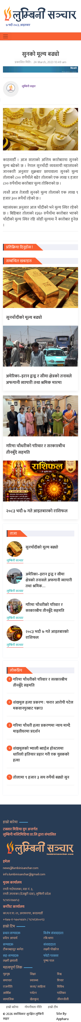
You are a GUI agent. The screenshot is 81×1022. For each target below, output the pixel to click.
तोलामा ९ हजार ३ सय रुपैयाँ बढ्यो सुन (41, 777)
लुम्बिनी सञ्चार (29, 86)
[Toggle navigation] (5, 36)
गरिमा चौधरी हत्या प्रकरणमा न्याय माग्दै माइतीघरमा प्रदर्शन (41, 728)
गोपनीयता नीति (33, 1007)
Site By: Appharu (62, 1016)
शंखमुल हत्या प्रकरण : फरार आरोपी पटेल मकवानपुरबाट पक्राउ (43, 705)
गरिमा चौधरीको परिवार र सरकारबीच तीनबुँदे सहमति (40, 682)
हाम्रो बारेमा (12, 1007)
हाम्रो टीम (53, 1007)
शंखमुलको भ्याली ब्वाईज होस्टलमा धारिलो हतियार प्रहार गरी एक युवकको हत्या (41, 754)
